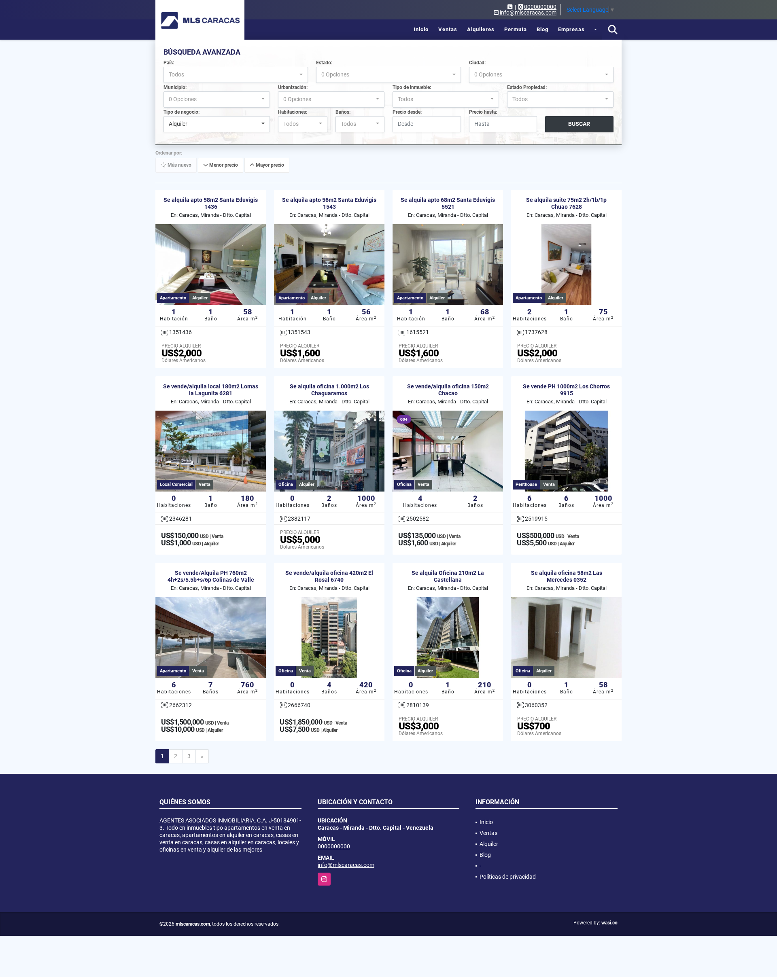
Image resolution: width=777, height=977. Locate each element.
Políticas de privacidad (508, 876)
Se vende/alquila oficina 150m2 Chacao (448, 389)
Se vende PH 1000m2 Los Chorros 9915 (566, 389)
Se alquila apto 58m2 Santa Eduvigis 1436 (210, 203)
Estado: (324, 63)
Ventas (447, 29)
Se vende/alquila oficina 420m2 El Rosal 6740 (329, 576)
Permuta (515, 29)
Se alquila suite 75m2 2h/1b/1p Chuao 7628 (566, 203)
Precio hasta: (483, 112)
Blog (542, 29)
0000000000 (540, 7)
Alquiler (489, 844)
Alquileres (481, 29)
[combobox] (235, 75)
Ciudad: (477, 63)
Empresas (571, 29)
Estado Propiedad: (527, 87)
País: (168, 63)
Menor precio (223, 165)
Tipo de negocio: (181, 112)
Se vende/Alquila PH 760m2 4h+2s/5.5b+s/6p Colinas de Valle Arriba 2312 (211, 580)
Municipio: (175, 87)
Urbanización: (293, 87)
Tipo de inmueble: (412, 87)
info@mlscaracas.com (346, 865)
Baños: (342, 112)
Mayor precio (269, 165)
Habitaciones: (292, 112)
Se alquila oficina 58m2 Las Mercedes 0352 (566, 576)
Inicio (421, 29)
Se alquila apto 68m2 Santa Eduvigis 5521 (448, 203)
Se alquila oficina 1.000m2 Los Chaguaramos (329, 389)
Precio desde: (407, 112)
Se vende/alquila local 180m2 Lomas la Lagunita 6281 (210, 389)
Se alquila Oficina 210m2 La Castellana (448, 576)
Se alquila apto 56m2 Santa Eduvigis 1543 (329, 203)
